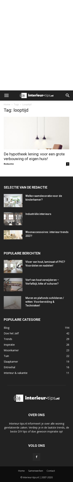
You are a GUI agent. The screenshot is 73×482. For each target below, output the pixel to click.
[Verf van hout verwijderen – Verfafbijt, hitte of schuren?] (13, 284)
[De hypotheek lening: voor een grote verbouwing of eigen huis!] (36, 133)
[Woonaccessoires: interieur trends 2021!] (13, 235)
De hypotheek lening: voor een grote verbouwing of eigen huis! (34, 156)
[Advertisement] (36, 6)
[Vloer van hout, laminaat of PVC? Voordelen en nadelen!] (13, 266)
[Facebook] (36, 457)
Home (7, 104)
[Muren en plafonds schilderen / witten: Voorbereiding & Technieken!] (12, 302)
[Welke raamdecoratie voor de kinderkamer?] (13, 200)
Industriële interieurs (38, 213)
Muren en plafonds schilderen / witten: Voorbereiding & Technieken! (44, 301)
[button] (6, 95)
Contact (51, 470)
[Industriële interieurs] (13, 218)
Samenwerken (35, 470)
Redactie (9, 163)
